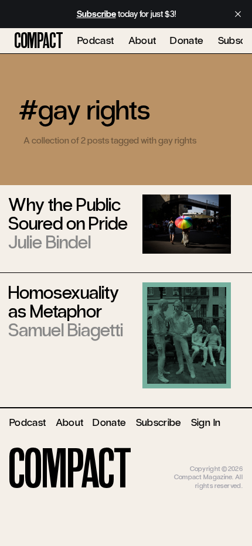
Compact (38, 41)
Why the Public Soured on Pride (68, 214)
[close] (238, 14)
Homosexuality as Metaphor (63, 302)
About (142, 40)
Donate (186, 40)
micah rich (227, 460)
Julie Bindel (49, 242)
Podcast (95, 40)
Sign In (206, 422)
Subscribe (159, 422)
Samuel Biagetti (65, 330)
